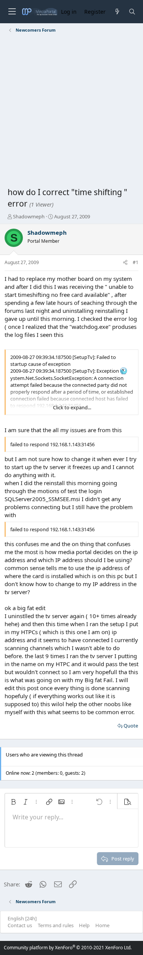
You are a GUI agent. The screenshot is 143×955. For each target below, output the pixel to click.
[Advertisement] (71, 111)
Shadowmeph (29, 216)
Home (102, 925)
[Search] (132, 11)
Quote (131, 725)
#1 (135, 262)
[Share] (125, 262)
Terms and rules (56, 925)
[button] (13, 802)
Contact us (20, 925)
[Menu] (11, 11)
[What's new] (116, 11)
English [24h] (22, 918)
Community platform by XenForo (68, 947)
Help (84, 925)
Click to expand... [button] (72, 407)
